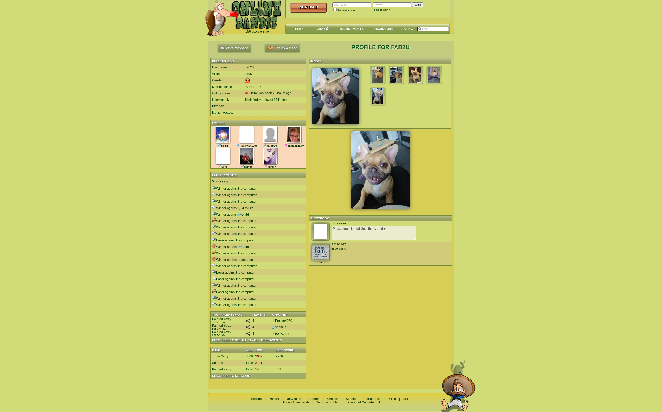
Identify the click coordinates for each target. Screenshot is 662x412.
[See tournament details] (248, 322)
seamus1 (281, 327)
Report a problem (328, 402)
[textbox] (433, 29)
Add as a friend (285, 48)
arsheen (247, 260)
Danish (274, 399)
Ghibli (245, 214)
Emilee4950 (283, 321)
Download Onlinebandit (363, 402)
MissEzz (247, 208)
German (314, 399)
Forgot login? (382, 9)
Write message (236, 48)
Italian (407, 399)
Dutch (392, 399)
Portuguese (372, 399)
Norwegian (293, 399)
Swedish (333, 399)
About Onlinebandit (296, 402)
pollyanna (282, 333)
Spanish (351, 399)
